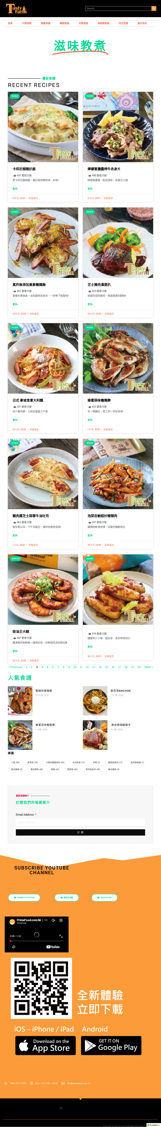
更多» (15, 188)
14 (100, 667)
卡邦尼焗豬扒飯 (24, 169)
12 (87, 667)
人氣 (15, 762)
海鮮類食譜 (103, 23)
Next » (148, 667)
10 (75, 667)
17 (119, 667)
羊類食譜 (83, 23)
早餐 (96, 762)
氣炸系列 (142, 23)
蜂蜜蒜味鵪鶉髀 (99, 400)
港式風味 (37, 769)
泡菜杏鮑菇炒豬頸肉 (102, 516)
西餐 (55, 769)
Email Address (25, 814)
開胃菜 (72, 769)
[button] (61, 1108)
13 (93, 667)
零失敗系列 (93, 769)
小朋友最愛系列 (55, 762)
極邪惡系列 (115, 762)
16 (113, 667)
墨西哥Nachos (121, 690)
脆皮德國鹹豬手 (121, 724)
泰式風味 (16, 769)
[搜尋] (153, 8)
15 (106, 667)
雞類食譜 (64, 23)
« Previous (15, 667)
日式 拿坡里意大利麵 (28, 400)
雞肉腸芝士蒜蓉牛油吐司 (31, 516)
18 (126, 667)
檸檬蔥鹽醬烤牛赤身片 (104, 169)
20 (139, 667)
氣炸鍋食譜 (137, 762)
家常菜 (33, 762)
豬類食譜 (45, 23)
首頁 (10, 23)
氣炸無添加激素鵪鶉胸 (29, 285)
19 (132, 667)
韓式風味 (113, 769)
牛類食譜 (26, 23)
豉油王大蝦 (21, 631)
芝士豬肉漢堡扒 (99, 285)
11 (81, 667)
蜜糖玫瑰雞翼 (44, 690)
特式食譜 (123, 23)
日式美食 (78, 762)
